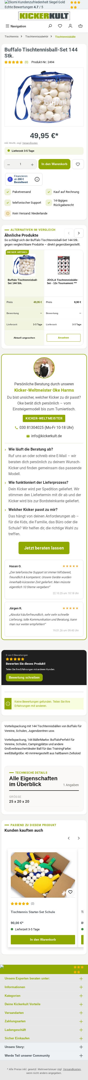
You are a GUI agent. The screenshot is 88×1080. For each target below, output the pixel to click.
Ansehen (63, 337)
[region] (44, 97)
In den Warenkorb (54, 164)
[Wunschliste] (60, 26)
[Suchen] (50, 26)
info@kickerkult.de (46, 436)
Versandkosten (30, 143)
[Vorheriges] (68, 837)
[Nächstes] (79, 233)
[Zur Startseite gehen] (44, 16)
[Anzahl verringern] (8, 164)
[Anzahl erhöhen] (32, 164)
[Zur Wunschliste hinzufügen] (78, 164)
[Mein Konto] (70, 26)
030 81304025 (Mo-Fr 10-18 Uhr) (46, 427)
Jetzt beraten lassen (44, 547)
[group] (44, 97)
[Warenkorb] (80, 26)
